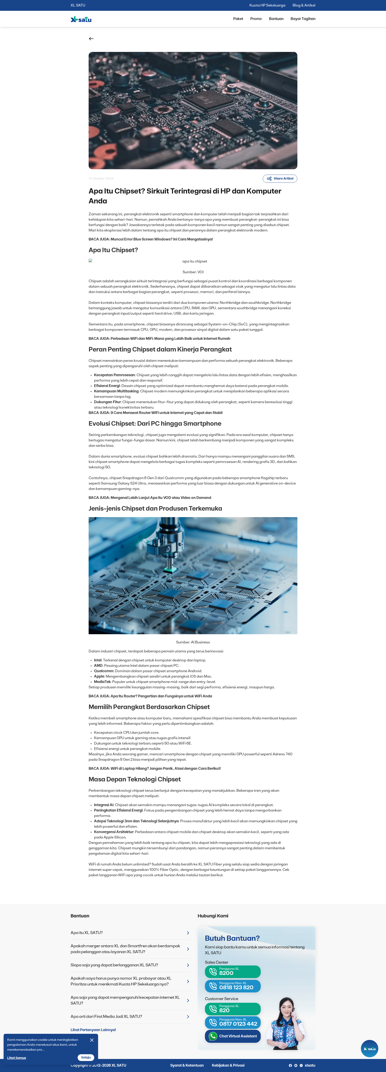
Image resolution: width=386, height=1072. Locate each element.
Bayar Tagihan (303, 19)
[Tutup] (91, 1040)
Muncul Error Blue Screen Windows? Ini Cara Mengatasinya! (162, 239)
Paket (238, 19)
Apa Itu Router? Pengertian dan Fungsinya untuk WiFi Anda (161, 696)
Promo (256, 19)
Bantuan (276, 19)
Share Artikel (284, 178)
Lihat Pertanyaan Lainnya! (93, 1030)
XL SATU (78, 5)
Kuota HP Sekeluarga (267, 5)
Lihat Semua (16, 1058)
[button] (91, 38)
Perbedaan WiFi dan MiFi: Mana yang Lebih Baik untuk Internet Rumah (170, 338)
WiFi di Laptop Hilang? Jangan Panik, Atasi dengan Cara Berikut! (166, 768)
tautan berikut (211, 875)
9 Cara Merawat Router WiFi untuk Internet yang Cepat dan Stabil (166, 413)
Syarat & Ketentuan (187, 1065)
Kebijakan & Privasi (228, 1065)
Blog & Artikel (304, 5)
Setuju (86, 1057)
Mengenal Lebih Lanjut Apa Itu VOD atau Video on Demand (161, 498)
